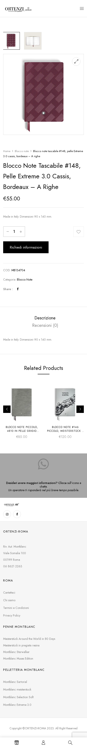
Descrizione (45, 318)
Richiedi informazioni (26, 247)
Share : (8, 289)
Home (6, 151)
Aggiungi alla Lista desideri (78, 231)
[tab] (45, 318)
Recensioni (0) (45, 325)
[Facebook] (18, 289)
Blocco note (22, 151)
